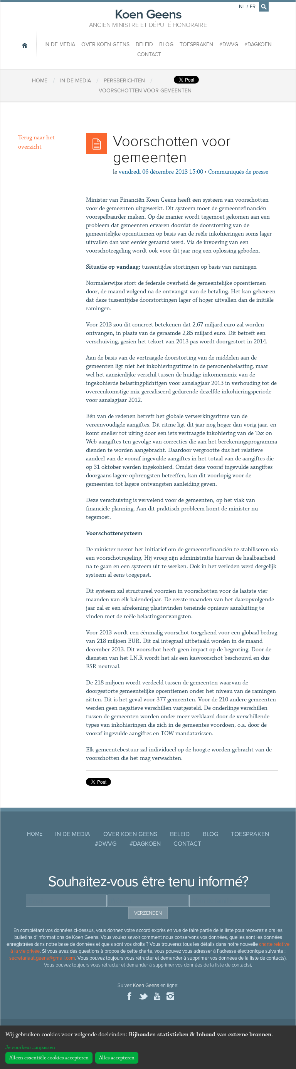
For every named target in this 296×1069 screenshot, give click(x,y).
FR (253, 6)
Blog (166, 44)
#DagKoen (258, 44)
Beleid (144, 44)
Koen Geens (148, 17)
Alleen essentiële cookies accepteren (49, 1057)
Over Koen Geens (105, 44)
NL (242, 6)
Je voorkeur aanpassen (30, 1047)
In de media (59, 44)
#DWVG (228, 44)
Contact (149, 54)
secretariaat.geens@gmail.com (42, 958)
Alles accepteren (117, 1057)
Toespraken (196, 44)
